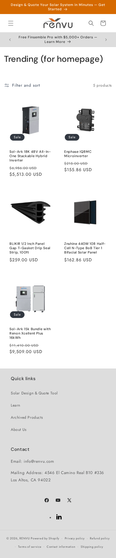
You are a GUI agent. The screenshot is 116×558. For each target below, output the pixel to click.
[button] (11, 23)
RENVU (24, 538)
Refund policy (100, 538)
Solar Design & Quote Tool (34, 393)
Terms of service (29, 547)
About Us (19, 429)
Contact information (61, 547)
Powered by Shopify (45, 538)
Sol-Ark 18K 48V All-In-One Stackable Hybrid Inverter (30, 156)
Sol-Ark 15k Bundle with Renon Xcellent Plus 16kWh (30, 333)
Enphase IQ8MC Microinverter (77, 154)
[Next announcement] (106, 40)
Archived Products (27, 417)
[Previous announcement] (10, 40)
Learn (15, 405)
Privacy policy (75, 538)
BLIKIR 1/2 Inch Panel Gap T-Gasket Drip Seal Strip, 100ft (29, 248)
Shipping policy (92, 547)
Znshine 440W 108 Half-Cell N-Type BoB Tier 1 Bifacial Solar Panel (85, 248)
